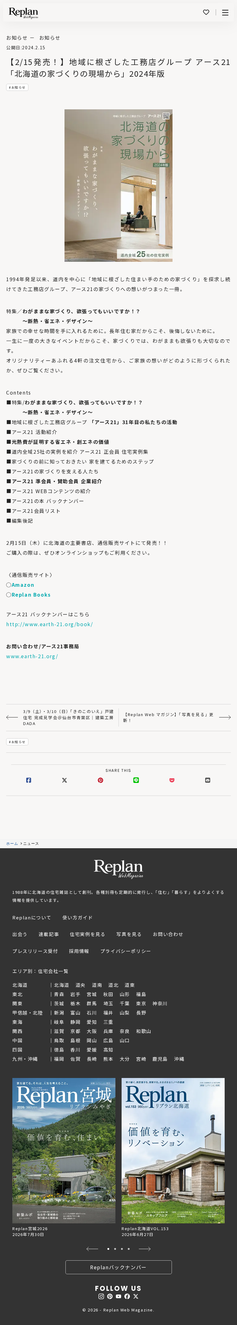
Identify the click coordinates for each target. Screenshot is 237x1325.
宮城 (92, 994)
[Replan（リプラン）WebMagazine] (23, 13)
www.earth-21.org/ (32, 656)
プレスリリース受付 (35, 951)
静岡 (75, 1021)
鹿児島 (160, 1058)
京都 (75, 1031)
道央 (81, 985)
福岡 (59, 1058)
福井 (108, 1012)
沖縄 (179, 1058)
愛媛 (92, 1049)
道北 (113, 985)
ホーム (12, 843)
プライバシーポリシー (126, 951)
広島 (108, 1040)
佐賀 (75, 1058)
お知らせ (18, 87)
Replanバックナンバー (118, 1267)
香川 (75, 1049)
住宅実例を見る (88, 934)
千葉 (125, 1003)
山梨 (125, 1012)
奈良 (125, 1031)
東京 (141, 1003)
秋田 (108, 994)
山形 (125, 994)
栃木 (75, 1003)
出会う (20, 934)
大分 (125, 1058)
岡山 (92, 1040)
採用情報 (79, 951)
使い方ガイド (77, 917)
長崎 (92, 1058)
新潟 (59, 1012)
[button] (92, 1249)
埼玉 (108, 1003)
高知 (108, 1049)
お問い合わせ (168, 934)
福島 (141, 994)
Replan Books (31, 594)
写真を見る (129, 934)
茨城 (59, 1003)
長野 (141, 1012)
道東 (130, 985)
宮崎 (141, 1058)
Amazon (23, 584)
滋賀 (59, 1031)
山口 (125, 1040)
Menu (225, 12)
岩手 (75, 994)
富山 (75, 1012)
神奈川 (160, 1003)
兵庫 (108, 1031)
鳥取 (59, 1040)
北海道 (61, 985)
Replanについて (32, 917)
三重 (108, 1021)
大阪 (92, 1031)
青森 (59, 994)
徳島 (59, 1049)
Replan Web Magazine (118, 869)
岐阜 (59, 1021)
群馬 (92, 1003)
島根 (75, 1040)
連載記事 (49, 934)
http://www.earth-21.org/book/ (49, 624)
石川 (92, 1012)
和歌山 (144, 1031)
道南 (97, 985)
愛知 (92, 1021)
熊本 (108, 1058)
